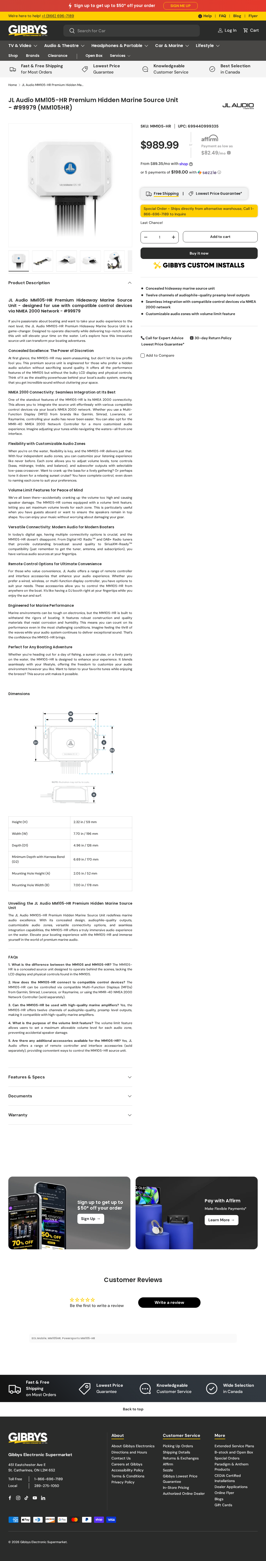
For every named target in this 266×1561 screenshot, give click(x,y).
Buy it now (199, 253)
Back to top (133, 1409)
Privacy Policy (123, 1482)
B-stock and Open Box (234, 1452)
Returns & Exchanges (181, 1458)
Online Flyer (224, 1492)
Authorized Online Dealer (184, 1493)
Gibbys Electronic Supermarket (43, 1542)
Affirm (168, 1464)
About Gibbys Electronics (133, 1446)
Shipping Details (176, 1452)
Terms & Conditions (127, 1476)
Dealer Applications (231, 1486)
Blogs (219, 1499)
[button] (250, 30)
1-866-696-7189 (48, 1479)
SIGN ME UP (180, 5)
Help (207, 16)
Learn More (221, 1220)
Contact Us (121, 1458)
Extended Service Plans (234, 1446)
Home (12, 84)
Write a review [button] (169, 1302)
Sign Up (91, 1218)
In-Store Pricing (176, 1487)
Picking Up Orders (178, 1446)
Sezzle (168, 1470)
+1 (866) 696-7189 (58, 16)
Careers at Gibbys (126, 1464)
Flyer (253, 16)
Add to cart (220, 236)
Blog (237, 16)
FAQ (222, 16)
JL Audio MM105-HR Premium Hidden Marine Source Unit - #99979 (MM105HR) (53, 84)
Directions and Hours (129, 1452)
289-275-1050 (46, 1485)
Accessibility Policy (127, 1470)
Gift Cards (223, 1505)
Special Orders (227, 1458)
